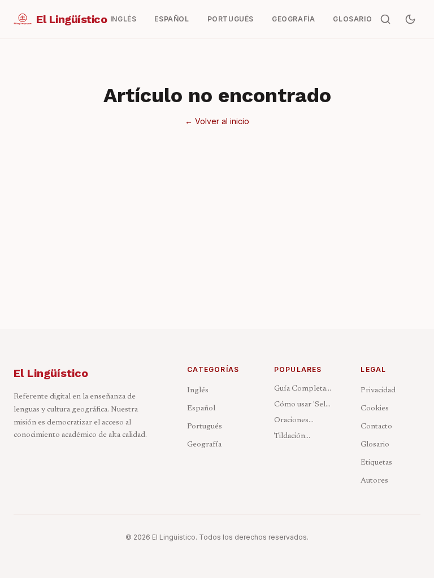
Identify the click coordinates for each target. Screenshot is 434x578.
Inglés (198, 391)
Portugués (204, 427)
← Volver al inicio (217, 121)
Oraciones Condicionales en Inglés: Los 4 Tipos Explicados (303, 421)
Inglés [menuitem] (123, 19)
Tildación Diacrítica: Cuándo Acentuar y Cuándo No (303, 437)
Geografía (204, 445)
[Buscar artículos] (385, 19)
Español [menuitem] (171, 19)
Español (201, 409)
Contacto (376, 427)
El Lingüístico (51, 373)
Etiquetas (376, 463)
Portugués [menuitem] (230, 19)
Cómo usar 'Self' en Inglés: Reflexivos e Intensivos (302, 405)
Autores (374, 481)
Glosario (375, 445)
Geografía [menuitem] (293, 19)
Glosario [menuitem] (352, 19)
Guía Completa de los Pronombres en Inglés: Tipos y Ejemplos (301, 390)
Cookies (375, 409)
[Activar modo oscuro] (410, 19)
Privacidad (378, 391)
